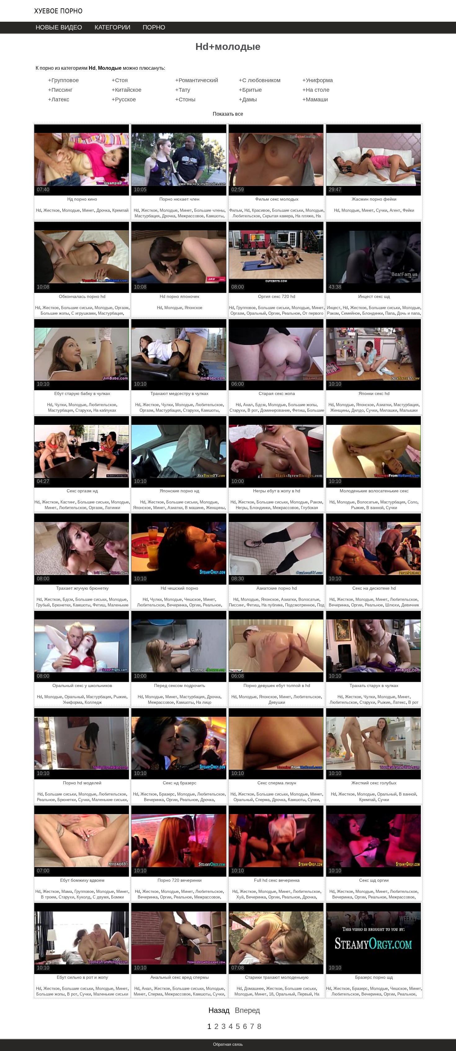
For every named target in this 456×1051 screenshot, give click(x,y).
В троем (48, 897)
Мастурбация (147, 216)
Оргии (273, 313)
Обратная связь (228, 1044)
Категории (112, 27)
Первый (304, 994)
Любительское (246, 216)
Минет (88, 210)
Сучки (381, 210)
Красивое (261, 210)
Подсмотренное (300, 605)
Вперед (247, 1010)
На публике (272, 605)
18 (271, 994)
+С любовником (259, 80)
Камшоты (214, 216)
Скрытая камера (277, 216)
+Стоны (185, 99)
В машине (194, 507)
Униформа (72, 702)
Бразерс (167, 794)
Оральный (256, 313)
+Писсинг (60, 90)
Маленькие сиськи (109, 799)
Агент (395, 210)
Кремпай (120, 210)
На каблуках (104, 410)
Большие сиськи (287, 210)
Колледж (93, 702)
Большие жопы (55, 313)
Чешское (192, 599)
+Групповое (63, 80)
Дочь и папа (408, 313)
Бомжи (117, 897)
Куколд (83, 897)
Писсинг (236, 605)
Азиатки (383, 404)
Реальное (291, 313)
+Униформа (317, 80)
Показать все (228, 114)
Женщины (339, 410)
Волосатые (367, 502)
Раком (333, 313)
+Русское (124, 99)
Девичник (410, 605)
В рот (253, 410)
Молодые (71, 210)
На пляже (304, 216)
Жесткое (51, 210)
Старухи (83, 410)
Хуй (240, 897)
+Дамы (248, 99)
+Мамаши (315, 99)
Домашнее (254, 988)
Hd (38, 210)
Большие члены (209, 210)
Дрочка (103, 210)
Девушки (277, 702)
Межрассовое (190, 216)
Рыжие (357, 507)
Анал (248, 404)
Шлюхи (392, 605)
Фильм (235, 210)
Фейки (408, 210)
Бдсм (260, 404)
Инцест (333, 307)
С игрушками (83, 313)
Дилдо (357, 410)
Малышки (409, 410)
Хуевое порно (58, 11)
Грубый (43, 605)
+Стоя (120, 80)
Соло (412, 502)
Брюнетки (61, 605)
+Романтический (196, 80)
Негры (241, 507)
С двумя (101, 897)
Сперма (262, 799)
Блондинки (372, 313)
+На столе (315, 90)
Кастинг (67, 502)
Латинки (112, 507)
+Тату (182, 90)
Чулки (60, 404)
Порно (154, 27)
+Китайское (126, 90)
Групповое (246, 307)
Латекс (399, 702)
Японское (193, 307)
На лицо (203, 702)
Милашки (388, 410)
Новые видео (59, 27)
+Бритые (250, 90)
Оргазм (121, 307)
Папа (390, 313)
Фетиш (298, 410)
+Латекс (58, 99)
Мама (66, 891)
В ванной (374, 507)
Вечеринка (177, 605)
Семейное (350, 313)
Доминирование (275, 410)
